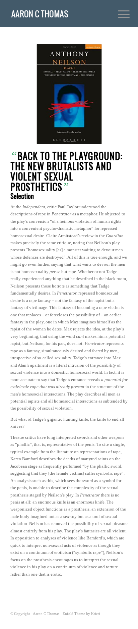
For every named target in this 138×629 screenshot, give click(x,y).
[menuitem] (118, 14)
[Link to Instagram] (113, 621)
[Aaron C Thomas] (57, 13)
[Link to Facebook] (102, 621)
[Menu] (118, 14)
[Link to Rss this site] (123, 621)
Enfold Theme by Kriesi (81, 614)
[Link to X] (92, 621)
